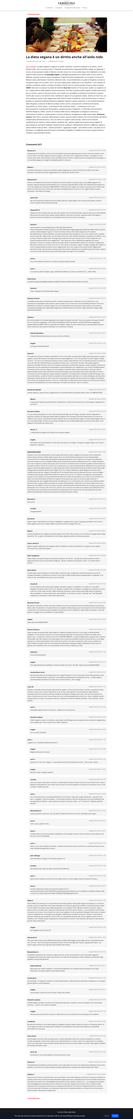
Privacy (84, 8)
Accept (115, 1116)
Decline (106, 1116)
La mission (49, 8)
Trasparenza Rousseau (72, 8)
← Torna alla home (33, 14)
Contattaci (58, 8)
